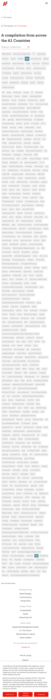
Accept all (41, 694)
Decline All (10, 694)
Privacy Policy (38, 8)
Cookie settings (25, 694)
